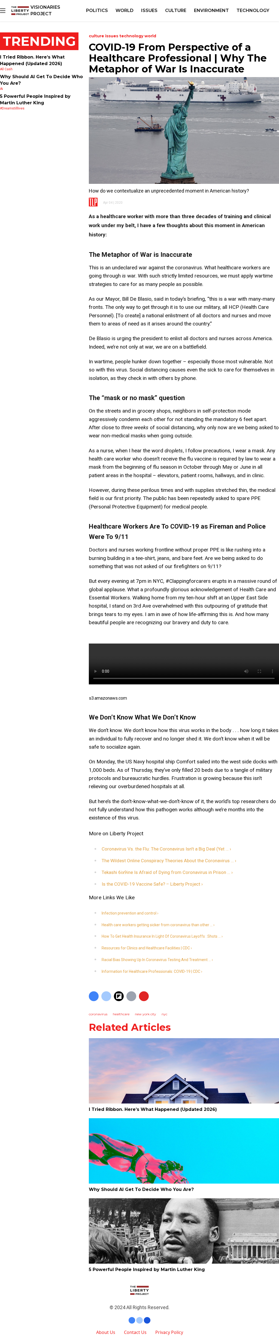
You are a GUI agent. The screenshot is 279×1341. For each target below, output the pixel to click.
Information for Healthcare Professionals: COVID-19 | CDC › (152, 971)
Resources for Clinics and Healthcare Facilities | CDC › (147, 948)
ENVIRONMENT (211, 10)
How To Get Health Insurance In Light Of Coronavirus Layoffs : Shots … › (162, 936)
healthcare (121, 1014)
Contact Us (135, 1332)
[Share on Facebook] (94, 996)
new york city (145, 1014)
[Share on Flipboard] (119, 996)
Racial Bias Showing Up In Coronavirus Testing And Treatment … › (157, 960)
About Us (105, 1332)
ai (1, 89)
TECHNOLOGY (252, 10)
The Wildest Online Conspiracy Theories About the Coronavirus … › (169, 860)
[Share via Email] (131, 996)
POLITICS (97, 10)
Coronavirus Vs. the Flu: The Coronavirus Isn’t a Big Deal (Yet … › (166, 849)
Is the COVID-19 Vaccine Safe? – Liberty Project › (152, 884)
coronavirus (98, 1014)
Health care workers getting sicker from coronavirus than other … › (158, 925)
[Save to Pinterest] (144, 996)
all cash (6, 69)
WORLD (125, 10)
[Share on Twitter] (106, 996)
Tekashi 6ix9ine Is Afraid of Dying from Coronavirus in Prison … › (167, 872)
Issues (149, 10)
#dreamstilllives (12, 108)
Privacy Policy (169, 1332)
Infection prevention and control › (130, 913)
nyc (164, 1014)
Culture (175, 10)
